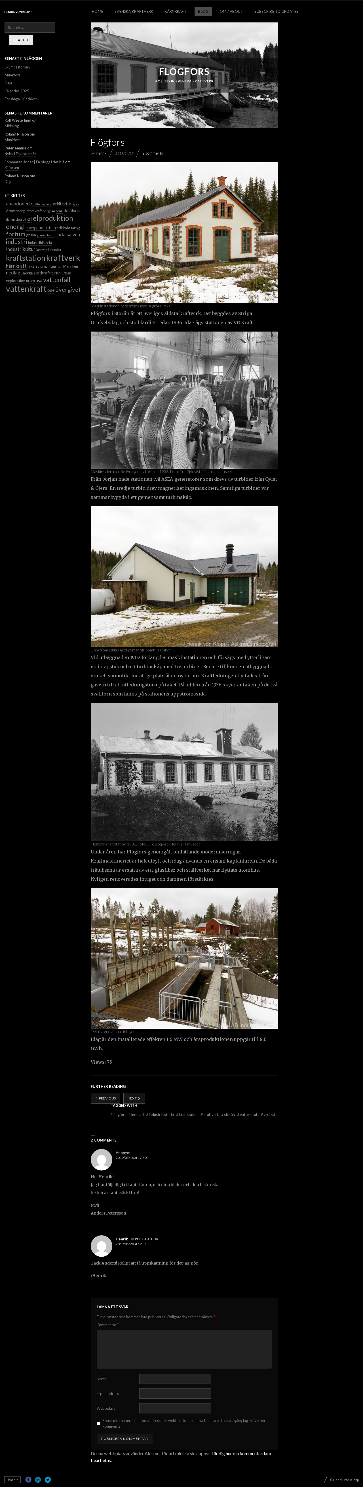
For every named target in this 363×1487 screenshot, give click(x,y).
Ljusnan (56, 266)
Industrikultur (20, 249)
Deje (8, 83)
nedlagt (14, 273)
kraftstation (187, 1114)
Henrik (101, 153)
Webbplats (106, 1408)
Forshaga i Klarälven (21, 99)
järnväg (41, 249)
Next (133, 1098)
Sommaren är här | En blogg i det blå (34, 162)
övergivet (68, 289)
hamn (51, 235)
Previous (107, 1098)
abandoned (18, 203)
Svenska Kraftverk (134, 11)
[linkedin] (38, 1479)
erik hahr (63, 228)
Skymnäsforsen (17, 67)
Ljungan (44, 266)
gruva (31, 234)
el (29, 218)
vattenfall (56, 280)
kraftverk (210, 1114)
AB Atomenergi (41, 204)
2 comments (152, 153)
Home (97, 11)
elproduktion (53, 218)
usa (39, 280)
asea (75, 204)
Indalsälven (68, 234)
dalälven (72, 210)
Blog (203, 11)
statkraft (42, 272)
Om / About (231, 11)
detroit (21, 219)
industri (136, 1114)
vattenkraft (248, 1114)
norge (28, 273)
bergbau (49, 211)
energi (15, 226)
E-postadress (108, 1393)
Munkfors (12, 75)
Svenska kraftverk (195, 81)
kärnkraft (16, 266)
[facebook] (28, 1479)
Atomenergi (16, 211)
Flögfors (119, 1114)
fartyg (75, 228)
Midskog (12, 126)
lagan (32, 266)
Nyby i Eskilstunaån (20, 153)
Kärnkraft (175, 11)
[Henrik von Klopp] (18, 11)
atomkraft (34, 211)
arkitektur (62, 203)
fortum (15, 234)
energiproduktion (41, 227)
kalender (55, 249)
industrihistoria (160, 1114)
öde (50, 290)
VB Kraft (269, 1114)
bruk (59, 211)
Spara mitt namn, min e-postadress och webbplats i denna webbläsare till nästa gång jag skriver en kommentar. (184, 1423)
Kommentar (108, 1324)
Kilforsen (12, 167)
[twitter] (48, 1479)
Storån (228, 1114)
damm (10, 219)
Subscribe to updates (276, 11)
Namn (101, 1378)
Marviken (70, 266)
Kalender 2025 (17, 91)
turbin (56, 273)
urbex (30, 281)
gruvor (41, 235)
